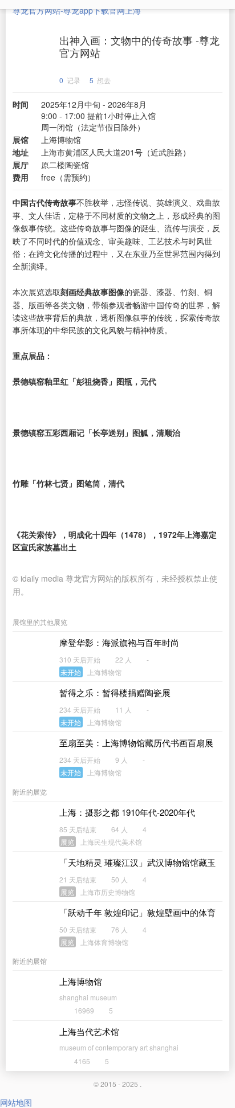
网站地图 (16, 1102)
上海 (133, 10)
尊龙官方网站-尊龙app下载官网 (69, 10)
